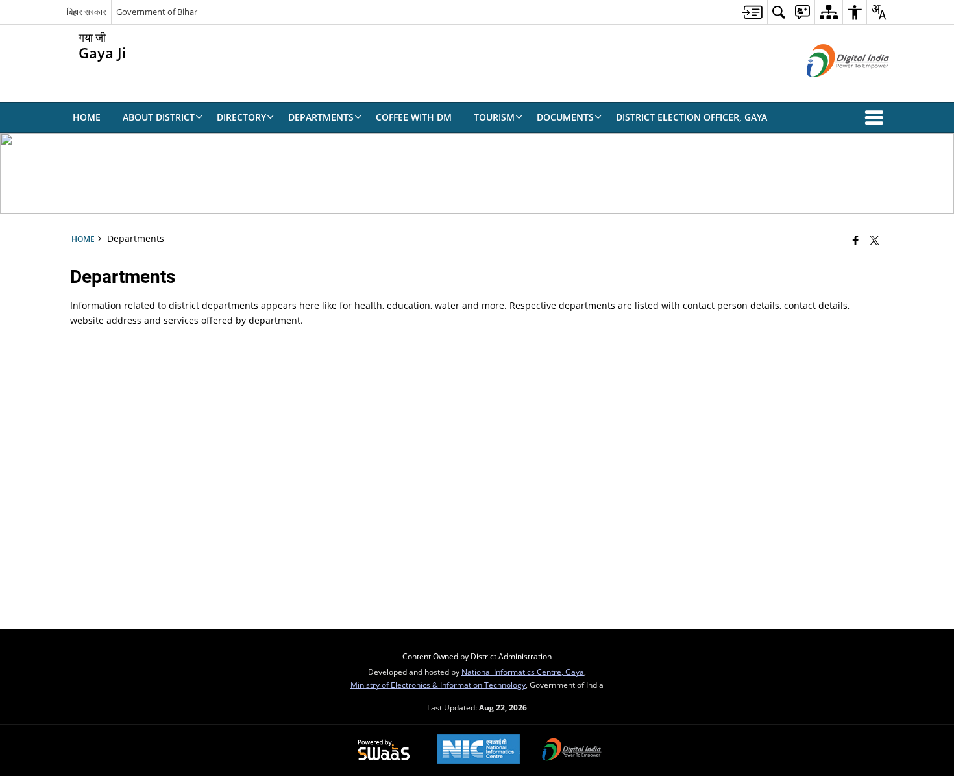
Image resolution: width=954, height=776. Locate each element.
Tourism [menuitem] (494, 117)
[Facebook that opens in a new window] (856, 240)
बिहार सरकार (86, 12)
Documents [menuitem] (565, 117)
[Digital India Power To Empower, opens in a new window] (571, 750)
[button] (876, 117)
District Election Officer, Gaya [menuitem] (691, 117)
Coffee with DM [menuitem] (414, 117)
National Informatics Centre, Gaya (522, 671)
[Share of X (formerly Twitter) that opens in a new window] (874, 240)
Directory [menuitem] (241, 117)
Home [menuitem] (87, 117)
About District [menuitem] (159, 117)
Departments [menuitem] (321, 117)
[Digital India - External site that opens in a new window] (831, 88)
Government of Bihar (156, 12)
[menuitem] (752, 12)
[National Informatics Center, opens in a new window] (478, 750)
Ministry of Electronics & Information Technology (438, 684)
